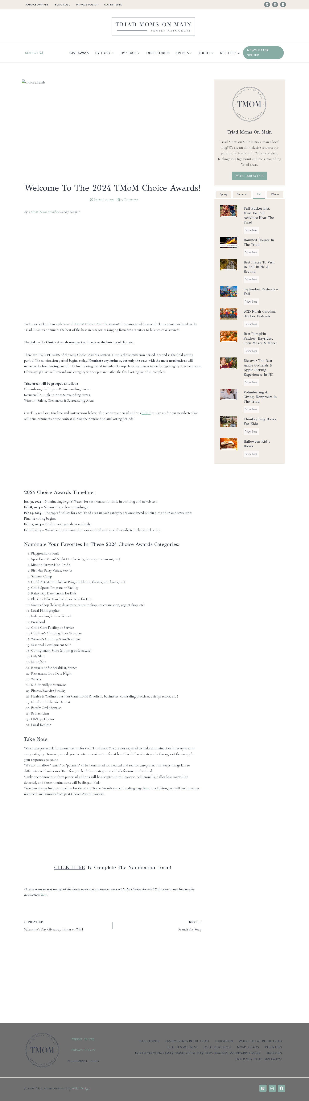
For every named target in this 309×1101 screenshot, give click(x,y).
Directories (157, 53)
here (44, 895)
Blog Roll (62, 4)
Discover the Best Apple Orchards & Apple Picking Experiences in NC (258, 368)
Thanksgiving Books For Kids (260, 421)
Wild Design (81, 1088)
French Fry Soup (189, 926)
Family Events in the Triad (187, 1041)
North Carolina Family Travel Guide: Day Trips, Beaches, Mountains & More (197, 1053)
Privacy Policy (87, 4)
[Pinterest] (267, 4)
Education (224, 1041)
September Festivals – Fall (261, 291)
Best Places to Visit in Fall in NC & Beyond (259, 267)
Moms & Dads (248, 1047)
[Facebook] (283, 4)
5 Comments (129, 199)
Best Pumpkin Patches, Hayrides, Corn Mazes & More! (260, 338)
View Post (252, 231)
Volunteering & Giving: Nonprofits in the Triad (260, 397)
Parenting (273, 1047)
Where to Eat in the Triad (260, 1041)
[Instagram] (275, 4)
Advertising (113, 4)
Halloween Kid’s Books (257, 443)
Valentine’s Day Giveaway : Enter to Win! (53, 926)
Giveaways (79, 53)
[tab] (223, 195)
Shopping (274, 1053)
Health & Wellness (183, 1047)
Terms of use (83, 1039)
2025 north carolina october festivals (260, 314)
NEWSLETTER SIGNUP (258, 53)
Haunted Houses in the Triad (259, 242)
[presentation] (228, 211)
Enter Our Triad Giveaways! (259, 1059)
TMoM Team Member (43, 212)
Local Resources (217, 1047)
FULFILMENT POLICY (83, 1061)
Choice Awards (37, 4)
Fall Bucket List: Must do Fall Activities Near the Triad (259, 215)
